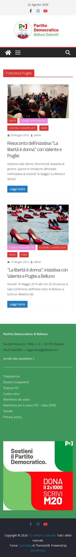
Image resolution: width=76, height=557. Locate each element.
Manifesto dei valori (16, 399)
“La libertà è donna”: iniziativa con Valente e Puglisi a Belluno (37, 273)
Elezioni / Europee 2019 (22, 128)
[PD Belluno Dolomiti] (8, 52)
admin (37, 135)
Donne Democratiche (33, 120)
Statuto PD (11, 387)
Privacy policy (12, 416)
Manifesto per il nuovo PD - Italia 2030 (29, 405)
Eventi (12, 254)
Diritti (12, 120)
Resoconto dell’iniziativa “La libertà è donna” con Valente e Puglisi (34, 149)
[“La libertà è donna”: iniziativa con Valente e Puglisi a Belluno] (38, 225)
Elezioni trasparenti (16, 382)
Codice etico (11, 393)
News (44, 128)
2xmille (8, 411)
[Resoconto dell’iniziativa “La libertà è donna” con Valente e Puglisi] (38, 101)
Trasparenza (11, 376)
